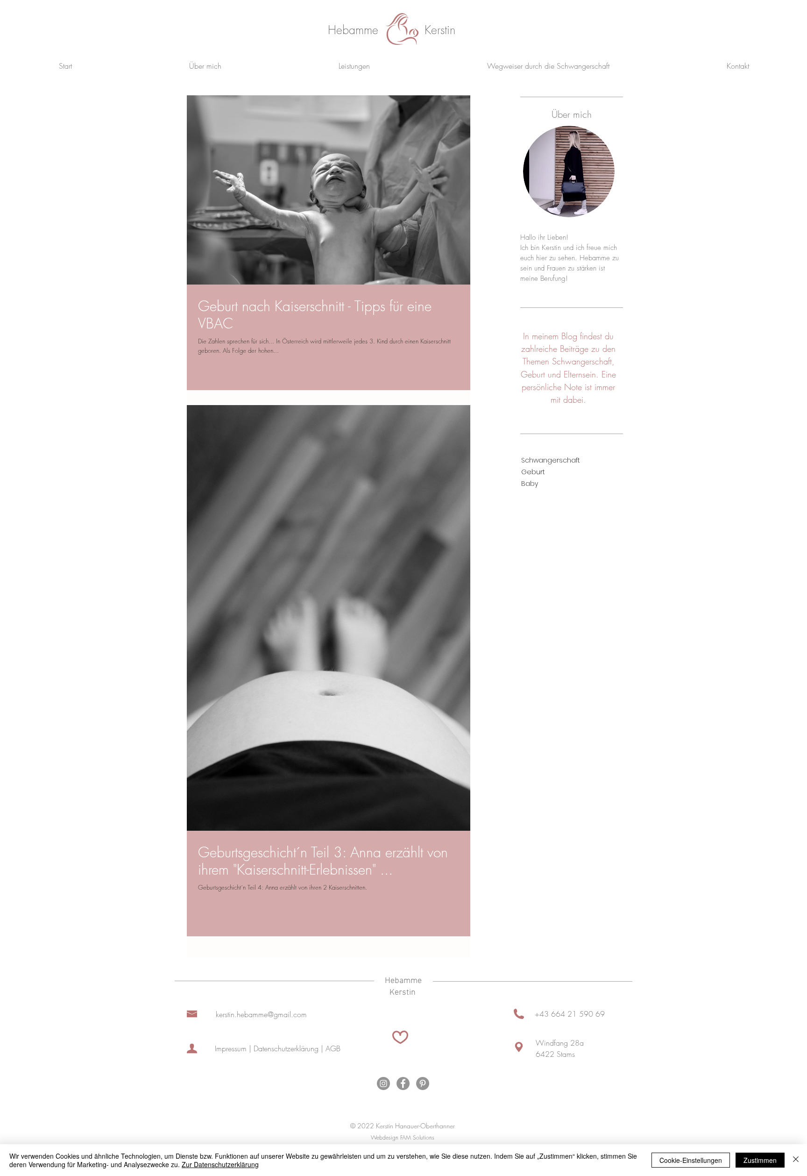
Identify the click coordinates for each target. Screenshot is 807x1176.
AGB (333, 1048)
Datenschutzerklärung (286, 1048)
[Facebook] (403, 1083)
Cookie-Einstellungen (690, 1160)
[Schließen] (795, 1160)
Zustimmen (760, 1160)
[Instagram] (383, 1083)
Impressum (231, 1048)
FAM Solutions (417, 1137)
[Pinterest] (422, 1083)
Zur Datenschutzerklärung (220, 1164)
